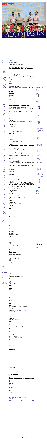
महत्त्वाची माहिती (4, 104)
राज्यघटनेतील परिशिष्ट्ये (39, 168)
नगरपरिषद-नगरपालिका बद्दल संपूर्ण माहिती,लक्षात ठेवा (4, 96)
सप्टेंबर (37, 101)
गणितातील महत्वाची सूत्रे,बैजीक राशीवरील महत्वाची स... (39, 159)
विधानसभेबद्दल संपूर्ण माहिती (4, 188)
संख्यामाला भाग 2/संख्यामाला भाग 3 (4, 136)
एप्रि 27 (38, 108)
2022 (2, 62)
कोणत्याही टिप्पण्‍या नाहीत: (19, 310)
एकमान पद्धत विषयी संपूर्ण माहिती (4, 149)
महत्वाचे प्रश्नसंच (11, 267)
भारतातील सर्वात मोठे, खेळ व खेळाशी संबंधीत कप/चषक (4, 132)
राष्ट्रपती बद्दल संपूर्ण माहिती (4, 186)
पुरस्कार (3, 144)
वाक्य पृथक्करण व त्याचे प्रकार (4, 166)
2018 (37, 194)
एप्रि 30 (4, 71)
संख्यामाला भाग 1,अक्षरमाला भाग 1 (4, 139)
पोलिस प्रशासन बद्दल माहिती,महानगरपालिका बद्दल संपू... (4, 100)
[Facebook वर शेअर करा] (25, 310)
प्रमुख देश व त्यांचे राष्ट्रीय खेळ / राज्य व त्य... (4, 129)
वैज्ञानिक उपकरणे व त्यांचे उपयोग (4, 193)
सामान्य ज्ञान (4, 108)
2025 (2, 59)
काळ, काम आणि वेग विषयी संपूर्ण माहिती (4, 152)
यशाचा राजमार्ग (8, 4)
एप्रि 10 (38, 123)
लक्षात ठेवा (10, 213)
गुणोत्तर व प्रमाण (4, 155)
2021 (2, 221)
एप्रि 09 (38, 180)
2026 (37, 94)
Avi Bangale (37, 90)
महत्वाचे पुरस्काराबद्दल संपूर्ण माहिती (4, 146)
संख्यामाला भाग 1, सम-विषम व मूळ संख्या (4, 163)
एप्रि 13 (4, 85)
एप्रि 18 (38, 116)
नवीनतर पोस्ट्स (10, 400)
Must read (10, 60)
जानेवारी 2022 (4, 219)
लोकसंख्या (2, 281)
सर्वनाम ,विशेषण (4, 175)
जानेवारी (37, 190)
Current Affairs (11, 311)
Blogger (24, 437)
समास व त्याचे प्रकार (4, 168)
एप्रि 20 (4, 79)
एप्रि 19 (4, 80)
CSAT (10, 398)
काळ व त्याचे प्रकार (4, 171)
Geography (14, 311)
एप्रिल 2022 (4, 70)
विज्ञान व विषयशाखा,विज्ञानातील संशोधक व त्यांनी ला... (4, 197)
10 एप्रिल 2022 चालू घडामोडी (4, 122)
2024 (2, 60)
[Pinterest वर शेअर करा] (25, 310)
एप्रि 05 (4, 213)
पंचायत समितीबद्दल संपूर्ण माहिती (4, 204)
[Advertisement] (23, 43)
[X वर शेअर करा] (24, 310)
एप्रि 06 (4, 212)
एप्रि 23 (4, 76)
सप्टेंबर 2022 (4, 66)
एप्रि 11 (4, 87)
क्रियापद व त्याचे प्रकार (4, 173)
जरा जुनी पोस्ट (33, 400)
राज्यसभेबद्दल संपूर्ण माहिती (4, 182)
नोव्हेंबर (37, 99)
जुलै (37, 103)
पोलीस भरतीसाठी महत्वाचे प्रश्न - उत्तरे (4, 142)
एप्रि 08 (4, 210)
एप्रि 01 (38, 187)
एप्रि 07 (4, 211)
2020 (37, 192)
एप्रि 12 (4, 86)
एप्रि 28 (4, 72)
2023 (2, 61)
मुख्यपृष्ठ (21, 400)
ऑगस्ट (37, 102)
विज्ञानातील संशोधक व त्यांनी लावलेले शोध (4, 190)
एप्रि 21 (4, 78)
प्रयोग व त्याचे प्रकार (4, 170)
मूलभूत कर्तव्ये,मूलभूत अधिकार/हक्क (4, 177)
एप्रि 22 (4, 77)
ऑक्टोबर (37, 100)
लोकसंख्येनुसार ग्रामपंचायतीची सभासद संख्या (4, 207)
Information (11, 139)
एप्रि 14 (4, 84)
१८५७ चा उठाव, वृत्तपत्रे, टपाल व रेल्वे (39, 87)
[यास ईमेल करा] (23, 310)
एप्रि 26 (38, 109)
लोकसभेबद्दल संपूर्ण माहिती (4, 184)
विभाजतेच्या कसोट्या (4, 156)
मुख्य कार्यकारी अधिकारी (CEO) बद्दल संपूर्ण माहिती (4, 201)
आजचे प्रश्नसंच (11, 313)
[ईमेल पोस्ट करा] (22, 310)
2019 (37, 193)
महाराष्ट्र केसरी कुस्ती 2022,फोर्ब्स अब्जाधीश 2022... (4, 125)
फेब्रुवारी (38, 189)
